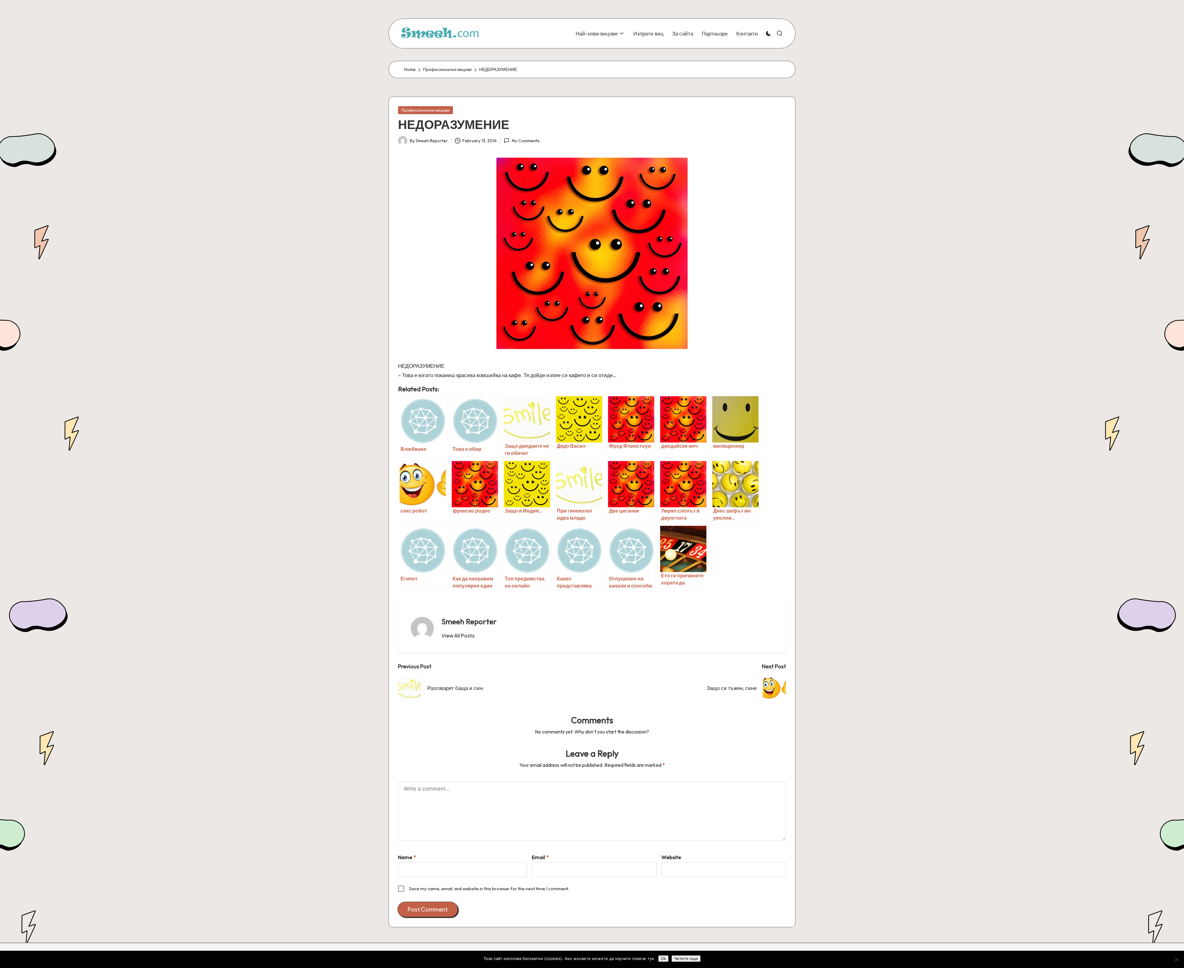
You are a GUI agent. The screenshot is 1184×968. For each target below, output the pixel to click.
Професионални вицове (425, 110)
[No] (1176, 959)
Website (671, 857)
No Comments (525, 140)
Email (540, 857)
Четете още (686, 958)
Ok (663, 958)
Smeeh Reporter (469, 621)
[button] (458, 635)
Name (407, 857)
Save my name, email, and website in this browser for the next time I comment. (489, 888)
